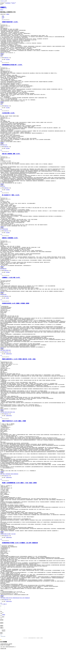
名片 (3, 18)
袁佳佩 (1, 350)
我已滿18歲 (2, 648)
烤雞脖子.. (3, 7)
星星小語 (3, 186)
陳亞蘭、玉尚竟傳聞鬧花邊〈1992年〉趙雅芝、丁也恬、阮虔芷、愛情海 (19, 482)
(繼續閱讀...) (2, 53)
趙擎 (1, 186)
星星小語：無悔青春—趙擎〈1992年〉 (11, 153)
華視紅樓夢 (2, 294)
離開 (5, 648)
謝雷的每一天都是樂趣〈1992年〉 (10, 238)
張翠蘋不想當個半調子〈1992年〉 (10, 21)
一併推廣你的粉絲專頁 (2, 636)
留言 (7, 57)
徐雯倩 (1, 104)
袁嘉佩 (4, 350)
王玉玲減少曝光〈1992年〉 (8, 113)
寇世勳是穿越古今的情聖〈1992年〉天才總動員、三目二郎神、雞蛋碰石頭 (20, 542)
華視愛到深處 (4, 268)
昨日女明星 (8, 59)
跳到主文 (1, 9)
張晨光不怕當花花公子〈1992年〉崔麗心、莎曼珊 (14, 421)
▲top (1, 109)
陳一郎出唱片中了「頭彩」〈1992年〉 (11, 195)
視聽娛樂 (7, 14)
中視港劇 (6, 350)
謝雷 (1, 268)
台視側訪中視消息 (9, 353)
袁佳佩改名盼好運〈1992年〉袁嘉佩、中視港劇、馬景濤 (15, 303)
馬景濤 (9, 350)
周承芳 (5, 294)
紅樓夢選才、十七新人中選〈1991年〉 (11, 277)
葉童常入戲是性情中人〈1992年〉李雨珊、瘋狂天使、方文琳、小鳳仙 (19, 359)
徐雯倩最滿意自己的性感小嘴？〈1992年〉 (12, 64)
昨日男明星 (8, 189)
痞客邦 (5, 57)
